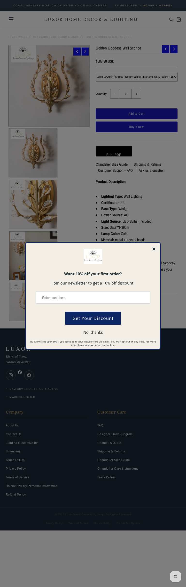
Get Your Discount (93, 318)
